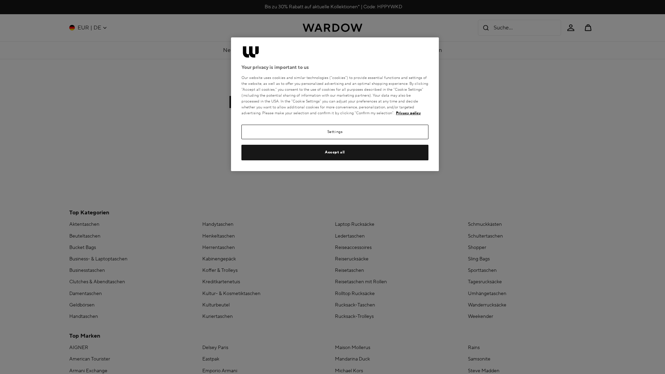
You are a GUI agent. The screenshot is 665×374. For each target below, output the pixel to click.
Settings (335, 131)
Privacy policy (408, 113)
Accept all (335, 152)
